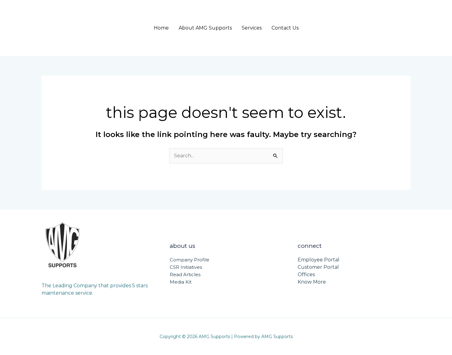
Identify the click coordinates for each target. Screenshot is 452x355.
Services (252, 28)
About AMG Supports (205, 28)
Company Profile (189, 260)
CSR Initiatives (186, 267)
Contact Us (285, 28)
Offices (306, 274)
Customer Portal (318, 267)
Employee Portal (318, 260)
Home (161, 28)
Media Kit (181, 282)
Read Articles (185, 274)
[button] (374, 28)
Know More (312, 282)
